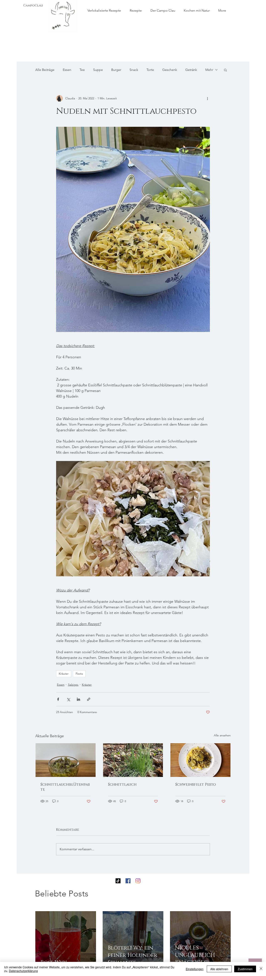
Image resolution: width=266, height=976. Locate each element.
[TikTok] (118, 880)
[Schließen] (261, 969)
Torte (150, 70)
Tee (82, 70)
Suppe (98, 70)
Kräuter (64, 673)
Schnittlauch (122, 784)
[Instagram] (137, 880)
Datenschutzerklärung (23, 971)
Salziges (73, 684)
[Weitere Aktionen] (207, 98)
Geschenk (169, 70)
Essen (67, 70)
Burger (116, 70)
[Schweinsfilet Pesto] (200, 760)
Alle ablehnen (219, 969)
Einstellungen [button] (194, 969)
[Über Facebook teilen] (58, 699)
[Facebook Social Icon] (128, 880)
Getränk (191, 70)
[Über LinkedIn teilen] (78, 699)
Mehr (209, 70)
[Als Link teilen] (89, 699)
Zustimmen (245, 969)
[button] (225, 69)
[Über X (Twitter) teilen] (68, 699)
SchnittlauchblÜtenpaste (65, 787)
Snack (133, 70)
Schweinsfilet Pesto (195, 784)
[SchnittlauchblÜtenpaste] (66, 760)
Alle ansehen (222, 735)
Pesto (79, 673)
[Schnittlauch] (133, 760)
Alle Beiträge (44, 70)
